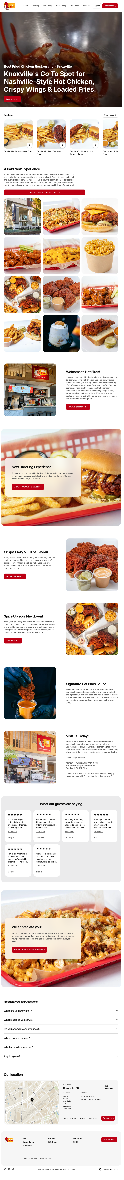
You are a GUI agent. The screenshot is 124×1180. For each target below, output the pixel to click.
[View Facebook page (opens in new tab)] (5, 1169)
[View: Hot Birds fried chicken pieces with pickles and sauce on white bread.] (61, 294)
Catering (35, 5)
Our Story (47, 5)
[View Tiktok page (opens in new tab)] (13, 1169)
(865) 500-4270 (87, 1096)
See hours (93, 1118)
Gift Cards (74, 5)
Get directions (109, 1087)
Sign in (97, 5)
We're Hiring (61, 5)
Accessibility (45, 1158)
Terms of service (30, 1158)
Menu (25, 5)
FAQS (75, 1142)
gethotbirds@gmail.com (91, 1099)
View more (12, 831)
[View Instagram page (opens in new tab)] (9, 1169)
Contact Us (28, 1145)
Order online (108, 1118)
